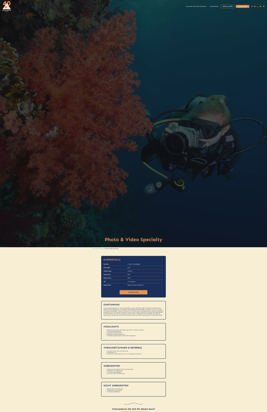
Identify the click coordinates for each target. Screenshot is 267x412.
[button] (264, 6)
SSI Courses (100, 248)
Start (93, 248)
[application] (206, 6)
